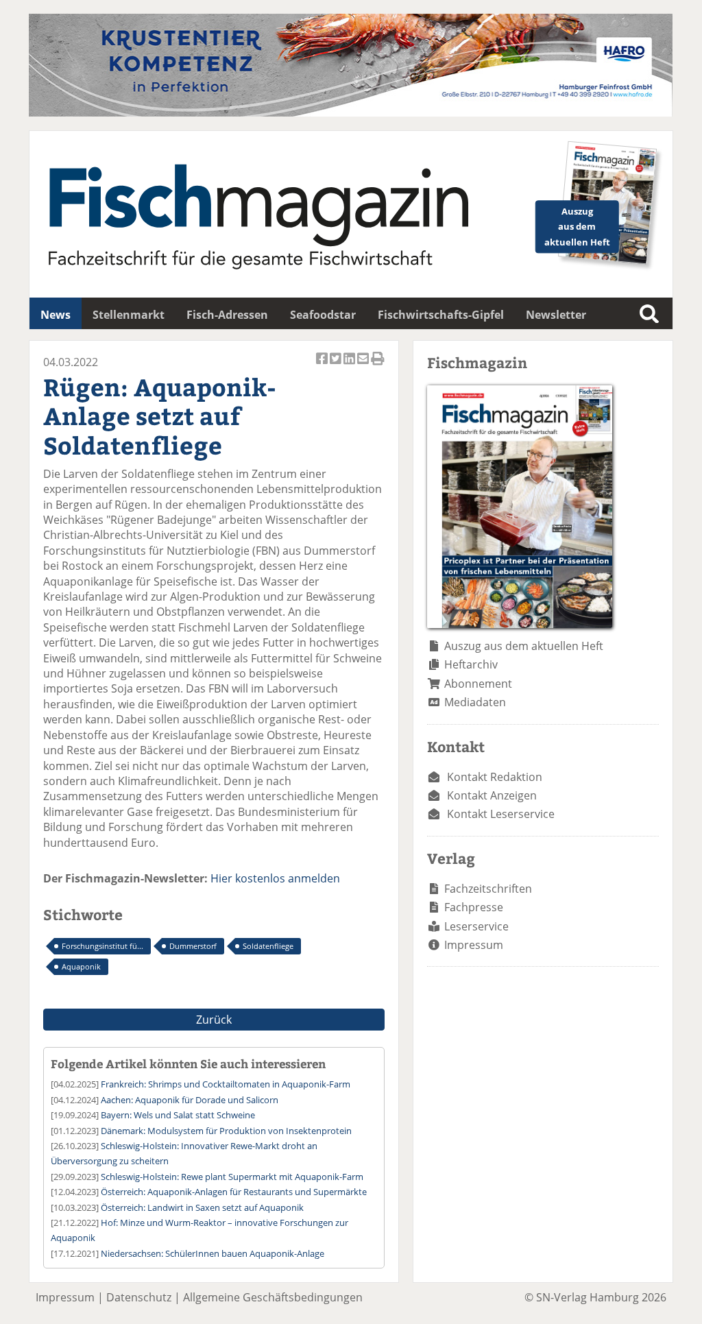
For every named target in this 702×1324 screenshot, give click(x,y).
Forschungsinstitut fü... (102, 946)
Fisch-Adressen (227, 314)
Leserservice (476, 926)
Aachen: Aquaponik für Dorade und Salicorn (189, 1100)
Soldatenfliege (268, 946)
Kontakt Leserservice (501, 813)
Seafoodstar (323, 314)
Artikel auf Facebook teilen (323, 366)
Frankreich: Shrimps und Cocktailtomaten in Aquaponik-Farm (225, 1084)
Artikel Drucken (378, 366)
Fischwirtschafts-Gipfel (441, 314)
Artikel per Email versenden (364, 366)
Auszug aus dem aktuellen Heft (523, 645)
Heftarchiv (471, 664)
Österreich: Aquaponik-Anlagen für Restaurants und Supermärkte (234, 1191)
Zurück (214, 1019)
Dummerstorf (193, 946)
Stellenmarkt (129, 314)
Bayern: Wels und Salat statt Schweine (178, 1115)
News (55, 314)
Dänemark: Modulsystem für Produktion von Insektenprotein (226, 1130)
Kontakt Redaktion (494, 776)
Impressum (473, 944)
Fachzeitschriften (488, 888)
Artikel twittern (336, 366)
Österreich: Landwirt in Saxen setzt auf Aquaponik (202, 1207)
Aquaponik (81, 966)
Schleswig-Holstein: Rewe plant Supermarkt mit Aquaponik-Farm (232, 1176)
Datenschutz (138, 1297)
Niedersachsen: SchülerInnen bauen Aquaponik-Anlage (212, 1253)
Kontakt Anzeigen (492, 795)
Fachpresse (473, 907)
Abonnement (478, 683)
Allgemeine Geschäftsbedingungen (273, 1297)
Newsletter (556, 314)
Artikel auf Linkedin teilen (350, 366)
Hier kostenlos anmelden (275, 878)
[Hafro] (351, 112)
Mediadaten (475, 702)
